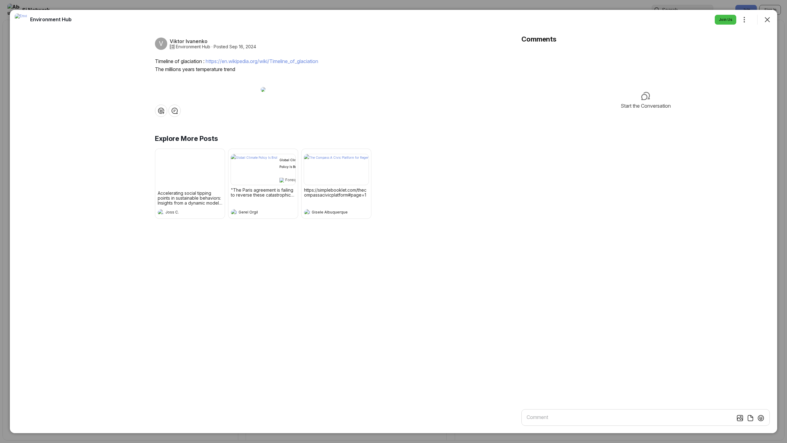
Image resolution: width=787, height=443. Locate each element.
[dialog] (393, 221)
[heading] (183, 213)
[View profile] (161, 212)
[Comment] (174, 111)
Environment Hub (193, 46)
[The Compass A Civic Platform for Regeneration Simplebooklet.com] (336, 169)
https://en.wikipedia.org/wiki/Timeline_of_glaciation (262, 61)
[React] (161, 111)
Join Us (725, 19)
